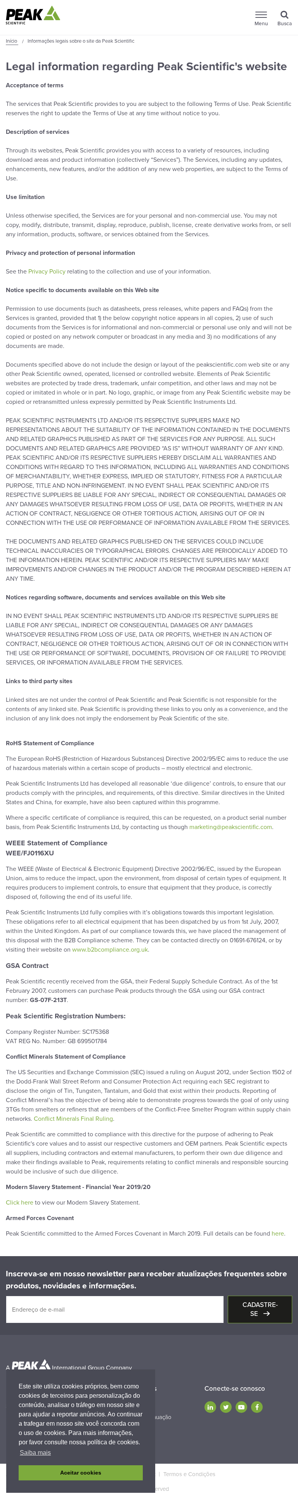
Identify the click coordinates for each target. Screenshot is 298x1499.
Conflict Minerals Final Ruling (73, 1119)
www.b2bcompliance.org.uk (110, 950)
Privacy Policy (47, 271)
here (278, 1234)
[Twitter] (226, 1407)
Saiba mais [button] (35, 1452)
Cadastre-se (260, 1309)
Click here (19, 1202)
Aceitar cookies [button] (80, 1473)
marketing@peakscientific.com (230, 827)
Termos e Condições (189, 1474)
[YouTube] (241, 1407)
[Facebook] (257, 1407)
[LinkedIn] (210, 1407)
